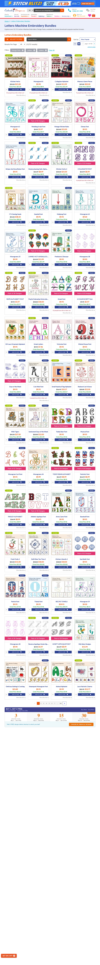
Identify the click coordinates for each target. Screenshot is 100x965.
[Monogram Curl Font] (15, 459)
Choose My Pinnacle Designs (81, 724)
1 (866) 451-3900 (77, 11)
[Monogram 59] (84, 587)
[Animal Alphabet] (61, 672)
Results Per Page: (11, 44)
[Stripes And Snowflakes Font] (15, 154)
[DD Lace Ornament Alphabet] (15, 329)
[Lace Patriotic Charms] (84, 672)
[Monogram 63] (84, 199)
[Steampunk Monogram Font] (38, 672)
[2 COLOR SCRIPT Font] (84, 284)
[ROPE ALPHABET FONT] (15, 284)
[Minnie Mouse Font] (84, 329)
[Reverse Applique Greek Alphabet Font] (38, 629)
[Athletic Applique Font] (38, 502)
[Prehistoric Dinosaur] (61, 242)
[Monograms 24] (38, 459)
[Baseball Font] (84, 502)
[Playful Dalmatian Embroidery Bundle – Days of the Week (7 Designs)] (38, 284)
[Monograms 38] (84, 242)
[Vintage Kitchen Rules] (61, 112)
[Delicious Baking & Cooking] (15, 672)
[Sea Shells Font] (84, 544)
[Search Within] (69, 39)
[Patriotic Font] (84, 459)
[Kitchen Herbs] (15, 67)
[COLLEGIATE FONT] (84, 154)
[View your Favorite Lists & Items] (89, 15)
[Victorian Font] (61, 329)
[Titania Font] (38, 587)
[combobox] (47, 10)
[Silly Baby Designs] (84, 629)
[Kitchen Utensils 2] (61, 544)
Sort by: (76, 39)
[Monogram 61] (15, 112)
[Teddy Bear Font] (61, 417)
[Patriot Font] (15, 587)
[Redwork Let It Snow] (84, 372)
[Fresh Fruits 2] (15, 544)
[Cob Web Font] (38, 372)
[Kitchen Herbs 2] (61, 154)
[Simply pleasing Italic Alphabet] (38, 154)
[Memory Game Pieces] (84, 67)
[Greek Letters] (38, 329)
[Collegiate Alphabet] (61, 67)
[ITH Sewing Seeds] (15, 199)
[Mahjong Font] (61, 199)
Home (7, 21)
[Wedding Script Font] (38, 112)
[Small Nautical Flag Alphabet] (61, 372)
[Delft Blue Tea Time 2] (38, 544)
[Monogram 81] (38, 67)
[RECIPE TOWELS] (61, 587)
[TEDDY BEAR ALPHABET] (61, 459)
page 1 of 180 (88, 43)
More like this (20, 95)
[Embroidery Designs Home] (15, 10)
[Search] (62, 10)
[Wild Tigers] (15, 417)
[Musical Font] (84, 417)
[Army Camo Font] (61, 502)
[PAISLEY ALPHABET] (15, 502)
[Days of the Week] (15, 372)
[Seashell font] (38, 199)
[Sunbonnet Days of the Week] (38, 417)
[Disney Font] (84, 112)
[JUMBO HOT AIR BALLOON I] (38, 242)
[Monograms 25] (15, 242)
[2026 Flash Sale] (50, 3)
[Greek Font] (61, 284)
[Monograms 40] (15, 629)
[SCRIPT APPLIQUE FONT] (61, 629)
